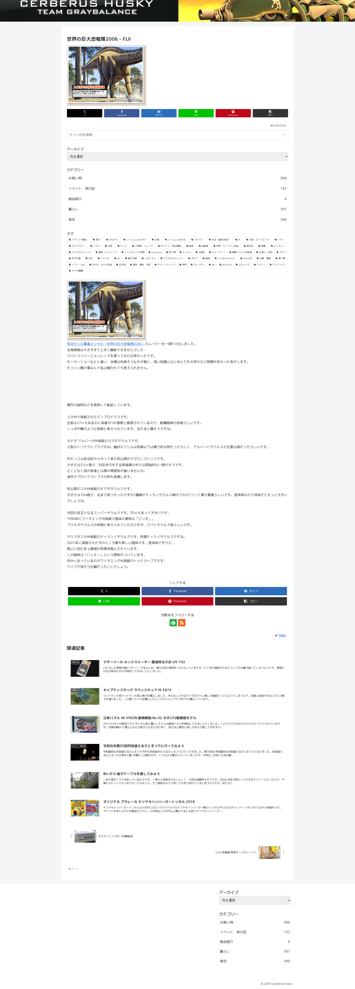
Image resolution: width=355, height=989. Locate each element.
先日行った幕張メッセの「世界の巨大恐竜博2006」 (106, 344)
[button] (270, 113)
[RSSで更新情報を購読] (181, 622)
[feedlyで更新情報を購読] (173, 622)
